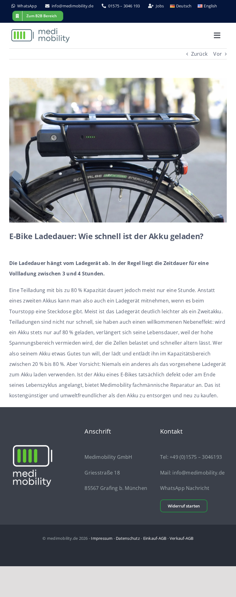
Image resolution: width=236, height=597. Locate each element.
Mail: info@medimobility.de (192, 472)
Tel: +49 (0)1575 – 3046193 (191, 457)
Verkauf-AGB (182, 538)
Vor (217, 53)
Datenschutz (128, 538)
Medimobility (115, 385)
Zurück (199, 53)
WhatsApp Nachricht (184, 488)
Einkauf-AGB (155, 538)
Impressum (101, 538)
